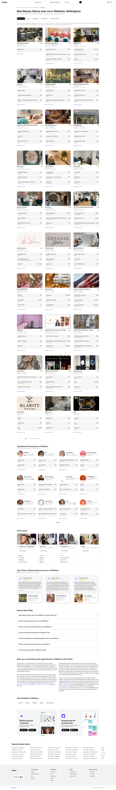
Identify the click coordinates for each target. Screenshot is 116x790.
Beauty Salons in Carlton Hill (17, 754)
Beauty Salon (24, 7)
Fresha (25, 663)
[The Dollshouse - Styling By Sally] (26, 549)
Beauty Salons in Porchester (54, 758)
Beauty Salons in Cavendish (36, 758)
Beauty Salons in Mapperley (53, 756)
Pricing (51, 773)
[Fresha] (4, 2)
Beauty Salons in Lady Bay (88, 749)
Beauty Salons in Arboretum (17, 756)
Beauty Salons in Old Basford (89, 754)
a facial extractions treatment (41, 684)
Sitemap (33, 778)
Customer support (35, 773)
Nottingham (36, 7)
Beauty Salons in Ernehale (88, 756)
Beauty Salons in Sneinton (17, 758)
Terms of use (72, 776)
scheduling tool (66, 684)
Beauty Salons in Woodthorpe (54, 747)
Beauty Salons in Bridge (88, 747)
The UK (30, 7)
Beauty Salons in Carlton (53, 749)
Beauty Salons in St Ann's (17, 749)
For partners (53, 771)
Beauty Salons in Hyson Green (54, 754)
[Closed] (89, 549)
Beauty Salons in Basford (71, 756)
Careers (33, 771)
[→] (98, 548)
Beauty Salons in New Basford (72, 747)
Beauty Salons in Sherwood (36, 747)
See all (58, 522)
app (95, 668)
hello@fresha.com (63, 687)
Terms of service (73, 773)
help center (83, 687)
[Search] (80, 2)
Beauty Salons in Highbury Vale (72, 749)
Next (26, 438)
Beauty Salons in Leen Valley (71, 758)
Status (51, 780)
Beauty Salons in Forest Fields (36, 752)
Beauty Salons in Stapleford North (90, 752)
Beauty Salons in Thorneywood (18, 747)
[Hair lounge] (47, 549)
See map (61, 13)
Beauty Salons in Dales (35, 756)
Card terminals (53, 776)
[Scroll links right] (104, 753)
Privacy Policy (73, 771)
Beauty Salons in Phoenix (71, 754)
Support (52, 778)
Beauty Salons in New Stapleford (90, 758)
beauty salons (20, 668)
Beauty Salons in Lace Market (54, 752)
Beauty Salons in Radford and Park (19, 752)
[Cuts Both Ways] (68, 549)
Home (18, 7)
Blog (32, 776)
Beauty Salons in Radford (35, 749)
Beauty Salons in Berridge (71, 752)
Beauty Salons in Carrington (36, 754)
